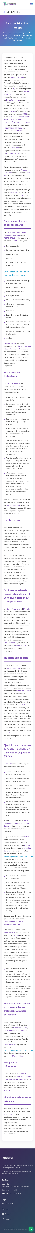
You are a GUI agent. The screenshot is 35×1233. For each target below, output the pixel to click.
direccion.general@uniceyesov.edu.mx (18, 856)
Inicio (4, 12)
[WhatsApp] (31, 1229)
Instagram (8, 1219)
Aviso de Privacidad (8, 1204)
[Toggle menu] (31, 4)
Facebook (8, 1214)
